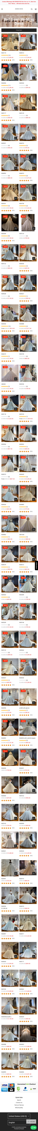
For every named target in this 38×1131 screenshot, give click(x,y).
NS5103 (21, 414)
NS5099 (21, 823)
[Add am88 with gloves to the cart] (33, 702)
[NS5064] (28, 639)
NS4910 (21, 906)
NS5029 (21, 1016)
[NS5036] (28, 252)
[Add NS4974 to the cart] (33, 138)
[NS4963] (28, 1033)
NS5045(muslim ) (6, 1016)
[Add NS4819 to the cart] (33, 168)
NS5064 (21, 650)
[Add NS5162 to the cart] (33, 790)
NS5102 (3, 823)
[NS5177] (10, 102)
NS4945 (21, 474)
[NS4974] (28, 132)
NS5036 (21, 263)
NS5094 (3, 444)
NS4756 (21, 203)
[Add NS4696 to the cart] (15, 763)
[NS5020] (28, 840)
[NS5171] (28, 950)
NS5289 (21, 594)
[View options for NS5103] (33, 409)
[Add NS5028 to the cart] (15, 288)
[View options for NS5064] (33, 645)
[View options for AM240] (15, 378)
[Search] (32, 9)
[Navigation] (2, 9)
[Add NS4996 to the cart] (15, 702)
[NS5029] (28, 1005)
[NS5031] (10, 132)
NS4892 (3, 738)
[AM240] (10, 373)
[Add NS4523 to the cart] (15, 589)
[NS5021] (10, 840)
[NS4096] (10, 72)
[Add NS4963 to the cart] (33, 1039)
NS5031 (3, 143)
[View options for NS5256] (33, 378)
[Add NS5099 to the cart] (33, 818)
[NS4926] (10, 895)
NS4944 (3, 324)
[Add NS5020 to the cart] (33, 845)
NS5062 (21, 989)
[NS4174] (10, 42)
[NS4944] (10, 313)
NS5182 (3, 989)
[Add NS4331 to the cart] (15, 198)
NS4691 (21, 768)
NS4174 (3, 53)
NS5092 (21, 444)
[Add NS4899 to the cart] (15, 1066)
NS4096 (3, 83)
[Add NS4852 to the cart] (15, 168)
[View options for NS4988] (15, 1039)
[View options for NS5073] (15, 469)
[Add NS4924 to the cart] (15, 499)
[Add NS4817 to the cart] (33, 928)
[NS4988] (10, 1033)
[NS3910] (28, 867)
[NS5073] (10, 463)
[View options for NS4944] (15, 318)
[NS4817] (28, 923)
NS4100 (21, 354)
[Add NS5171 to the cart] (33, 956)
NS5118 (3, 414)
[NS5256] (28, 373)
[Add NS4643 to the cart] (15, 956)
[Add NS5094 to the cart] (15, 439)
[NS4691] (28, 757)
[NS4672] (28, 553)
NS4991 (3, 878)
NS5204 (21, 83)
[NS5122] (10, 252)
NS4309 (3, 233)
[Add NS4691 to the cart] (33, 763)
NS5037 (3, 678)
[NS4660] (10, 784)
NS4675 (3, 564)
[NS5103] (28, 403)
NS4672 (21, 564)
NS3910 (21, 878)
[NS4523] (10, 583)
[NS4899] (10, 1061)
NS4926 (3, 906)
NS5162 (21, 796)
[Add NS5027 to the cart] (33, 288)
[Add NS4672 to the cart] (33, 559)
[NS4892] (10, 727)
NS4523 (3, 594)
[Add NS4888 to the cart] (33, 318)
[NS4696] (10, 757)
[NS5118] (10, 403)
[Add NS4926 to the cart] (15, 901)
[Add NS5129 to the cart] (33, 108)
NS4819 (21, 173)
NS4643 (3, 961)
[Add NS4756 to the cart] (33, 198)
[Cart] (36, 9)
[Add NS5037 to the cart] (15, 672)
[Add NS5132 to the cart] (15, 645)
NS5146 (21, 622)
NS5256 (21, 384)
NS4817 (21, 934)
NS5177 (3, 113)
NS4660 (3, 796)
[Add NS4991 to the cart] (15, 873)
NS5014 (21, 53)
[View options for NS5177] (15, 108)
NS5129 (21, 113)
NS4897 (3, 934)
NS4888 (21, 324)
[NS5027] (28, 282)
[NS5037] (10, 667)
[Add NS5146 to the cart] (33, 617)
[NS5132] (10, 639)
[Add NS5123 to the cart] (33, 228)
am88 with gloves (24, 708)
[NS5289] (28, 583)
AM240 (3, 384)
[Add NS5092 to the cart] (33, 439)
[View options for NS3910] (33, 873)
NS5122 (3, 263)
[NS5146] (28, 611)
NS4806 (21, 1072)
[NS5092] (28, 433)
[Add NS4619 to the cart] (15, 348)
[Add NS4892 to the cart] (15, 732)
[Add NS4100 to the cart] (33, 348)
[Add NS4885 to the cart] (33, 499)
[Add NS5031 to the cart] (15, 138)
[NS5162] (28, 784)
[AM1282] (28, 523)
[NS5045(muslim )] (10, 1005)
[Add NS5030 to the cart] (33, 672)
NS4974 (21, 143)
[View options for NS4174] (15, 47)
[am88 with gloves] (28, 697)
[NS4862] (10, 523)
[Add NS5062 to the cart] (33, 984)
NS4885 (21, 504)
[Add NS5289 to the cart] (33, 589)
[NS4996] (10, 697)
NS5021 (3, 851)
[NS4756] (28, 192)
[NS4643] (10, 950)
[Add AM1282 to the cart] (33, 529)
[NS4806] (28, 1061)
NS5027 (21, 293)
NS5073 (3, 474)
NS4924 (3, 504)
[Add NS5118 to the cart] (15, 409)
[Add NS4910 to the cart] (33, 901)
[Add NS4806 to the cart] (33, 1066)
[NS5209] (10, 611)
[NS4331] (10, 192)
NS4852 (3, 173)
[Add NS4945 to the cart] (33, 469)
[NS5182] (10, 978)
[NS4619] (10, 343)
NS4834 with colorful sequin (27, 738)
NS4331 (3, 203)
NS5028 (3, 293)
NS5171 (21, 961)
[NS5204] (28, 72)
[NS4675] (10, 553)
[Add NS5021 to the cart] (15, 845)
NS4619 (3, 354)
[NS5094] (10, 433)
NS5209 (3, 622)
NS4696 (3, 768)
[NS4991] (10, 867)
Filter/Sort (19, 30)
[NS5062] (28, 978)
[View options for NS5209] (15, 617)
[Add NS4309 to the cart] (15, 228)
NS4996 (3, 708)
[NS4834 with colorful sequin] (28, 727)
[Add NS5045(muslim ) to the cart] (15, 1011)
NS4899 (3, 1072)
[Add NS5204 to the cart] (33, 77)
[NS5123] (28, 222)
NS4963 (21, 1044)
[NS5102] (10, 812)
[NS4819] (28, 162)
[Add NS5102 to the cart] (15, 818)
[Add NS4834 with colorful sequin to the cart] (33, 732)
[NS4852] (10, 162)
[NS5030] (28, 667)
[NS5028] (10, 282)
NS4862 (3, 534)
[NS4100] (28, 343)
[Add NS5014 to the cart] (33, 47)
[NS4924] (10, 493)
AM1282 (21, 534)
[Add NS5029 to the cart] (33, 1011)
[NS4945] (28, 463)
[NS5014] (28, 42)
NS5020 (21, 851)
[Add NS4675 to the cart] (15, 559)
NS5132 (3, 650)
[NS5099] (28, 812)
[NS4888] (28, 313)
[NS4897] (10, 923)
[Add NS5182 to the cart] (15, 984)
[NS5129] (28, 102)
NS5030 (21, 678)
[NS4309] (10, 222)
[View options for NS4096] (15, 77)
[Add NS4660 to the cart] (15, 790)
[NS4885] (28, 493)
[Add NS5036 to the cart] (33, 258)
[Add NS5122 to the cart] (15, 258)
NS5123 (21, 233)
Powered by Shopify (19, 1128)
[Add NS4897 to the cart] (15, 928)
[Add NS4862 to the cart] (15, 529)
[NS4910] (28, 895)
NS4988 (3, 1044)
